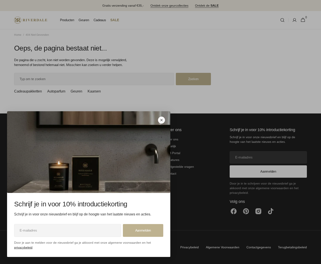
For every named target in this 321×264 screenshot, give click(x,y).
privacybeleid (23, 247)
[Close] (161, 120)
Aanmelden (143, 230)
